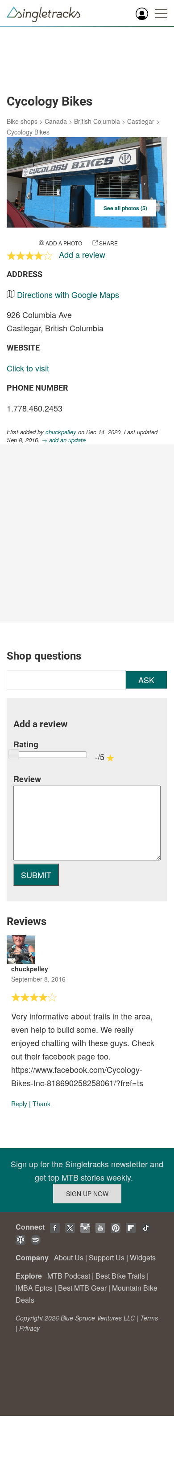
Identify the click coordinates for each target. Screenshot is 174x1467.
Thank (41, 1103)
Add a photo (64, 243)
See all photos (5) (125, 208)
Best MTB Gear (82, 1288)
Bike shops (22, 121)
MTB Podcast (68, 1276)
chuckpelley (61, 432)
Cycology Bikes (28, 131)
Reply (19, 1103)
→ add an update (63, 440)
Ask (146, 679)
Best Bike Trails (120, 1276)
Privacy (29, 1328)
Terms (149, 1317)
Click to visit (28, 368)
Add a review (82, 254)
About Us (68, 1257)
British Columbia (97, 121)
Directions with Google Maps (68, 294)
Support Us (106, 1257)
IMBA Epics (34, 1288)
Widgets (143, 1257)
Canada (56, 121)
